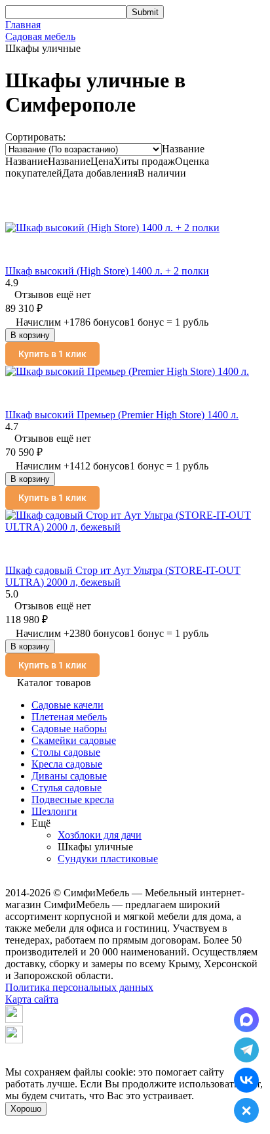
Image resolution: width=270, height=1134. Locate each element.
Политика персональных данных (79, 987)
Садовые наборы (69, 728)
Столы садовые (65, 752)
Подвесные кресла (72, 799)
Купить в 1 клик (52, 354)
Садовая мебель (40, 36)
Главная (23, 24)
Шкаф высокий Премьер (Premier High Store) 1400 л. (122, 414)
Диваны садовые (69, 775)
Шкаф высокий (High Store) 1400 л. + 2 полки (107, 270)
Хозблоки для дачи (100, 834)
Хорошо (25, 1109)
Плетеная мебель (69, 716)
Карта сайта (31, 999)
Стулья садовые (66, 787)
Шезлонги (54, 811)
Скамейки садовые (73, 740)
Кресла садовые (66, 764)
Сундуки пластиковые (108, 858)
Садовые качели (67, 704)
